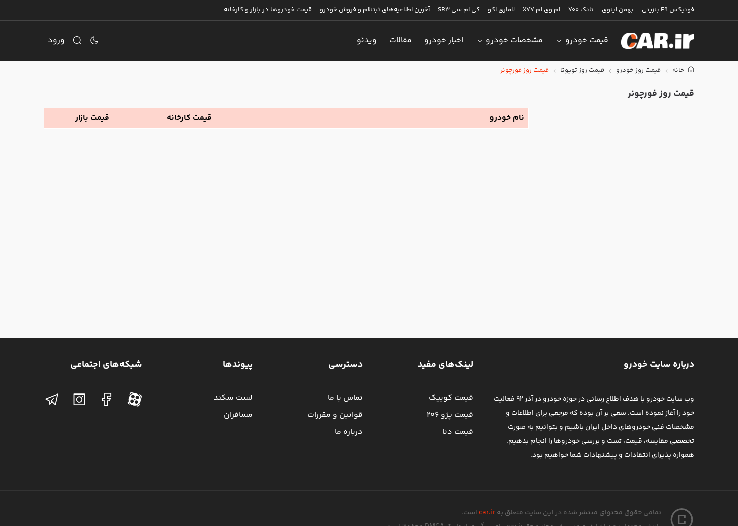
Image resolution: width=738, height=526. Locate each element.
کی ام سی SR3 (459, 10)
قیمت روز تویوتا (582, 70)
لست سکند (233, 397)
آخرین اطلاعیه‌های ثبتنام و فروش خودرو (375, 10)
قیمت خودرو (586, 40)
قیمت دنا (457, 432)
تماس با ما (345, 397)
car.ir (487, 512)
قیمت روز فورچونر (524, 70)
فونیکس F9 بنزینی (668, 10)
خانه (679, 70)
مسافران (238, 415)
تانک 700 (581, 10)
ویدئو (367, 40)
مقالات (400, 40)
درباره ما (349, 432)
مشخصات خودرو (514, 40)
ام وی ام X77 (541, 10)
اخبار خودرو (443, 40)
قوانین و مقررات (335, 415)
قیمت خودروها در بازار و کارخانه (268, 10)
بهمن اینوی (618, 10)
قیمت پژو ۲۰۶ (450, 415)
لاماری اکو (501, 10)
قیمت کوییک (451, 397)
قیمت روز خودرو (638, 70)
